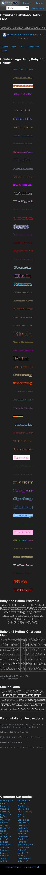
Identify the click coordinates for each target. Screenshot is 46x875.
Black (4, 803)
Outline (4, 46)
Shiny (22, 850)
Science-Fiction (26, 844)
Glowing (24, 820)
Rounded (6, 844)
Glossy (5, 820)
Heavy (5, 828)
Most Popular (6, 800)
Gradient (23, 822)
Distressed (25, 811)
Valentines (24, 858)
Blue (21, 803)
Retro (22, 842)
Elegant (5, 814)
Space (4, 853)
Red (4, 842)
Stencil (5, 855)
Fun (3, 817)
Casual (5, 809)
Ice (3, 831)
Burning (23, 806)
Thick (22, 46)
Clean (4, 50)
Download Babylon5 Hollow (20, 34)
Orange (5, 836)
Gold (4, 822)
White (4, 861)
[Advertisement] (23, 771)
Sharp (4, 850)
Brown (4, 806)
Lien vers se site (32, 867)
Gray (4, 825)
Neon (22, 833)
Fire (21, 814)
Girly (21, 817)
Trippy (4, 858)
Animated (24, 800)
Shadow (23, 847)
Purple (23, 839)
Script (4, 847)
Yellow (23, 861)
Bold (14, 46)
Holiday (23, 828)
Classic (5, 811)
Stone (22, 855)
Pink (4, 839)
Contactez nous (13, 867)
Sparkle (23, 853)
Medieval (24, 831)
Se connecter (37, 8)
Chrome (23, 809)
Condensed (33, 46)
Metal (4, 833)
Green (22, 825)
